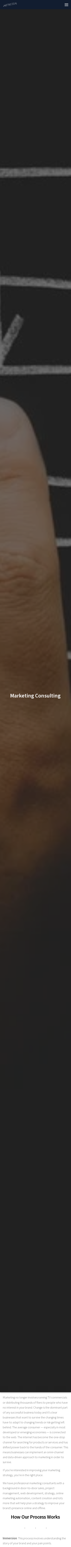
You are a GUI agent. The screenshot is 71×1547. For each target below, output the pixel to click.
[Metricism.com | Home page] (12, 4)
